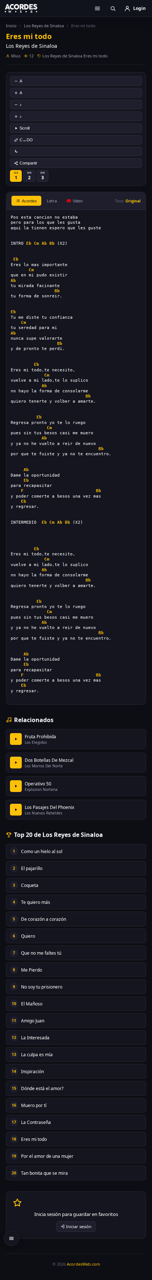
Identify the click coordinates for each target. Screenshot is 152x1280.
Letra (52, 201)
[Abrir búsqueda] (113, 8)
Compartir (28, 163)
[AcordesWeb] (26, 8)
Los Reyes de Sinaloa (44, 25)
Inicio (11, 25)
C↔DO (26, 140)
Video (78, 201)
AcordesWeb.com (83, 1264)
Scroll (25, 128)
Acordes (29, 201)
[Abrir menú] (97, 8)
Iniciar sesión (78, 1226)
